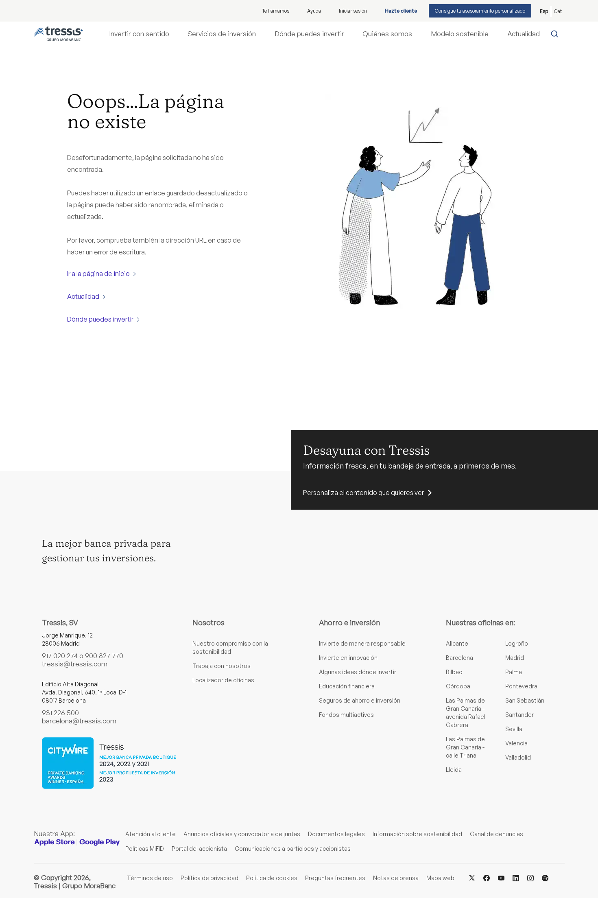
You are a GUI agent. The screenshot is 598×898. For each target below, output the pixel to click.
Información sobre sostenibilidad (417, 833)
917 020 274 (60, 655)
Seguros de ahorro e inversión (359, 700)
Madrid (514, 657)
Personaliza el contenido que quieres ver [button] (363, 492)
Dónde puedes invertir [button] (309, 34)
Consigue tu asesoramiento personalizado (480, 11)
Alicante (457, 643)
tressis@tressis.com (74, 663)
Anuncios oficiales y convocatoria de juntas (241, 833)
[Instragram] (530, 877)
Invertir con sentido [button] (139, 34)
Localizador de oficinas (223, 680)
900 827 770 (104, 655)
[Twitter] (472, 877)
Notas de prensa (396, 877)
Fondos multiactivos (346, 714)
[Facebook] (486, 877)
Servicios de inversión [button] (222, 34)
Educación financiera (347, 686)
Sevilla (513, 728)
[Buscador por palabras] (556, 33)
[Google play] (99, 842)
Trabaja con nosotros (221, 665)
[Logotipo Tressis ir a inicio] (58, 33)
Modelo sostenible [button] (460, 34)
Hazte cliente (401, 11)
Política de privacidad (209, 877)
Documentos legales (336, 833)
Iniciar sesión (353, 11)
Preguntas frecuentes (335, 877)
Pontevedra (521, 686)
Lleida (454, 769)
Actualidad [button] (523, 34)
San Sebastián (524, 700)
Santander (519, 714)
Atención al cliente (150, 833)
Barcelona (459, 657)
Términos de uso (150, 877)
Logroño (516, 643)
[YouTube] (501, 877)
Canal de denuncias (496, 833)
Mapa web (440, 877)
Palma (513, 671)
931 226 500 (60, 712)
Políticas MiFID (144, 848)
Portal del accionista (199, 848)
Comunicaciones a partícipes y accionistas (293, 848)
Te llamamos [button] (275, 11)
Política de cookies (271, 877)
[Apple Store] (54, 842)
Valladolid (518, 757)
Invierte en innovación (348, 657)
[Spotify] (545, 877)
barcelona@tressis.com (79, 720)
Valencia (516, 743)
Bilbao (454, 671)
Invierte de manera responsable (362, 643)
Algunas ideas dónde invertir (357, 671)
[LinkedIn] (516, 877)
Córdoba (458, 686)
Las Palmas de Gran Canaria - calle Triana (465, 747)
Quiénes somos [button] (387, 34)
